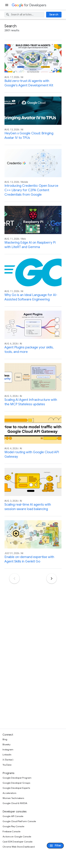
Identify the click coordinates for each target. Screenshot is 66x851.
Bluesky (6, 744)
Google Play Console (13, 826)
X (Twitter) (8, 759)
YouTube (7, 764)
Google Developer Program (17, 777)
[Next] (51, 578)
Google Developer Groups (16, 782)
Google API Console (13, 816)
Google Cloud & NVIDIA (15, 803)
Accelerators (9, 793)
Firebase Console (11, 831)
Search (53, 14)
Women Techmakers (13, 798)
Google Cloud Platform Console (19, 821)
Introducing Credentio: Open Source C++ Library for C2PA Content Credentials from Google (31, 190)
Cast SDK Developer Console (18, 841)
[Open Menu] (7, 5)
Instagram (8, 749)
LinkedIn (7, 754)
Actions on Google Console (17, 836)
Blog (5, 739)
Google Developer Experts (16, 788)
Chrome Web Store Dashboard (19, 846)
